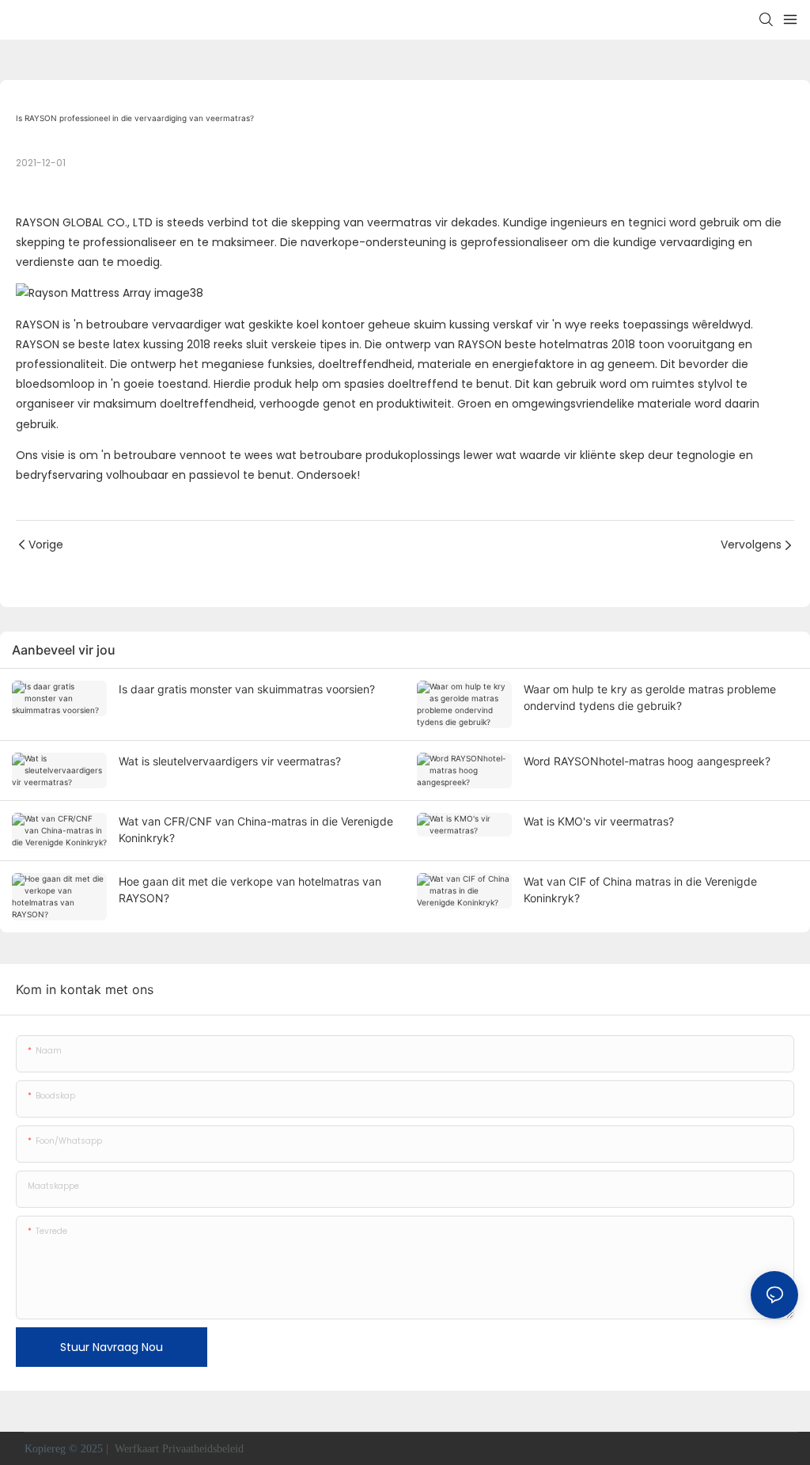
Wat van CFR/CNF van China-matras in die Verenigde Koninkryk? (256, 829)
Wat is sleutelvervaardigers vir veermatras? (230, 761)
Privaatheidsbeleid (204, 1449)
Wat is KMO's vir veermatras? (599, 821)
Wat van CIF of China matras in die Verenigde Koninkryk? (640, 890)
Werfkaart (137, 1449)
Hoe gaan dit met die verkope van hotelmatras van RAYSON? (250, 890)
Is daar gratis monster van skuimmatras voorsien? (247, 689)
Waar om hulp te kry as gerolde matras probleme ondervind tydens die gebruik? (650, 697)
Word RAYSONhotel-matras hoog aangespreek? (647, 761)
